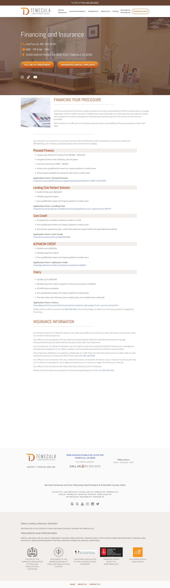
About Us (105, 11)
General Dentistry (76, 11)
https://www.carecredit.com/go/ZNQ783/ (51, 237)
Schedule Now (140, 11)
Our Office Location (85, 462)
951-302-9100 (48, 44)
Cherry (37, 272)
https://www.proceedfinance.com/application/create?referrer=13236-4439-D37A (69, 181)
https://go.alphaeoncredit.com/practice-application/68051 (59, 265)
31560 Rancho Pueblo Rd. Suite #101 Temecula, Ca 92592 (59, 54)
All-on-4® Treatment (37, 65)
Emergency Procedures (125, 11)
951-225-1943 (89, 356)
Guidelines (92, 11)
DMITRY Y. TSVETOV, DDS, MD (41, 467)
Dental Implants (62, 11)
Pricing (116, 11)
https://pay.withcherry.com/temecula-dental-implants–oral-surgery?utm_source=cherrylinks (75, 305)
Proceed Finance (43, 150)
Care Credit (40, 216)
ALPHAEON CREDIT (44, 244)
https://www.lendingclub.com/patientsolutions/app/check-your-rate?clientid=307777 (72, 209)
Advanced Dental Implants (78, 65)
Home (72, 584)
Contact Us (94, 584)
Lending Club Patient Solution (51, 188)
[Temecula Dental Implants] (35, 11)
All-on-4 (56, 346)
